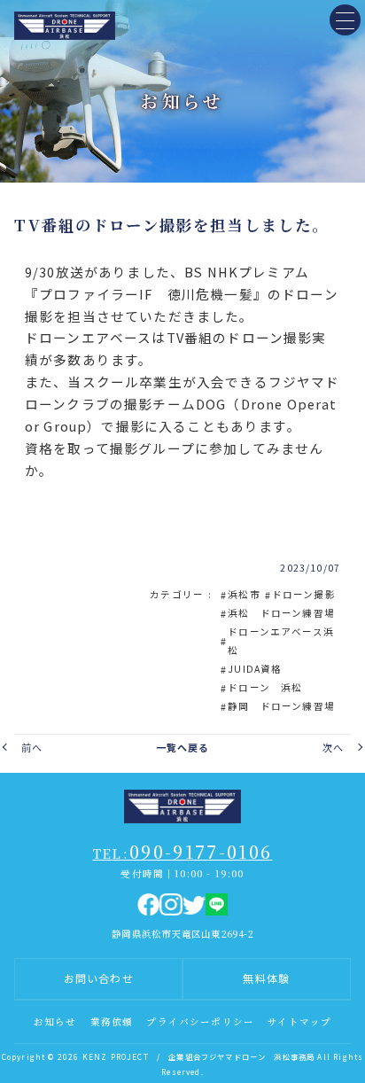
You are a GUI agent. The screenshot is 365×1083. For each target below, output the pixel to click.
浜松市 (244, 594)
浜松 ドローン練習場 (281, 612)
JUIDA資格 (255, 668)
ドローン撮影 (304, 594)
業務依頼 (112, 1021)
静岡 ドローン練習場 (281, 706)
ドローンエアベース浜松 (281, 641)
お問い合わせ (99, 978)
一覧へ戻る (183, 747)
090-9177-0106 (183, 851)
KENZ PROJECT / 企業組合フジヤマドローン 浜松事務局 (198, 1056)
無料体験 (266, 978)
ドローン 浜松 (265, 687)
